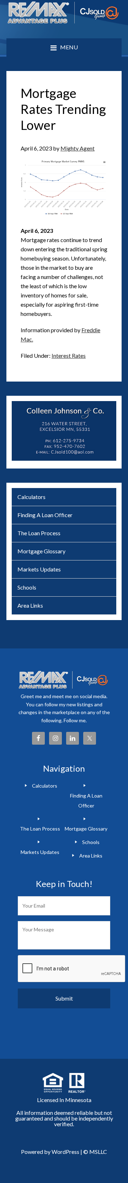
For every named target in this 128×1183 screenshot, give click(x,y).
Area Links (30, 605)
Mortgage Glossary (41, 551)
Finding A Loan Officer (45, 514)
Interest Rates (69, 355)
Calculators (31, 496)
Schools (26, 587)
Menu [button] (69, 47)
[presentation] (72, 969)
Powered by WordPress (50, 1151)
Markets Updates (39, 569)
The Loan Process (38, 533)
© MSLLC (95, 1151)
